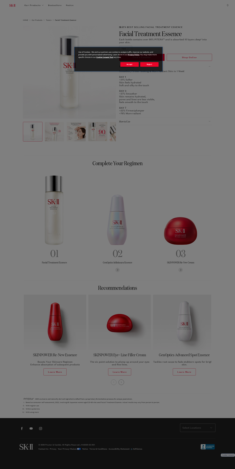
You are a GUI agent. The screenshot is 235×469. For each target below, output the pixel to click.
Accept (129, 64)
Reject (149, 64)
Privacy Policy (133, 55)
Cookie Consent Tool (104, 57)
